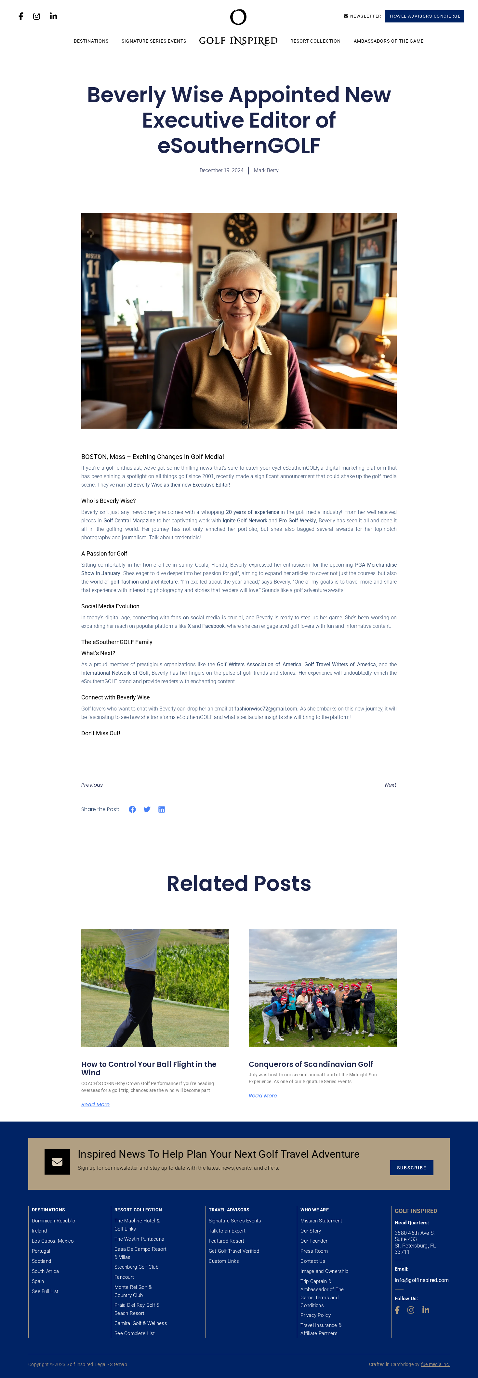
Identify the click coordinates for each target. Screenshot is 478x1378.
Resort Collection (315, 41)
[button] (132, 809)
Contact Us (312, 1261)
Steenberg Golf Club (136, 1267)
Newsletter (365, 16)
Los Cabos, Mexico (52, 1241)
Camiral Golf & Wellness (140, 1323)
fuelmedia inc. (435, 1364)
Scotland (41, 1261)
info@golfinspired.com (422, 1280)
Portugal (41, 1251)
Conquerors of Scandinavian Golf (311, 1064)
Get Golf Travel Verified (234, 1251)
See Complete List (134, 1333)
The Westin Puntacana (139, 1239)
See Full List (45, 1291)
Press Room (314, 1251)
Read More (95, 1104)
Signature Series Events (154, 41)
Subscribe (412, 1167)
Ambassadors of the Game (389, 41)
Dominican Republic (53, 1221)
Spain (38, 1281)
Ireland (39, 1231)
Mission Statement (321, 1221)
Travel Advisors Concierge (425, 16)
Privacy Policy (315, 1315)
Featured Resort (227, 1241)
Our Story (310, 1231)
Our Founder (313, 1241)
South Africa (45, 1271)
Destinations (91, 41)
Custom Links (224, 1261)
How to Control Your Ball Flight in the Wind (149, 1068)
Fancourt (124, 1277)
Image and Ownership (324, 1271)
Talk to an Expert (227, 1231)
